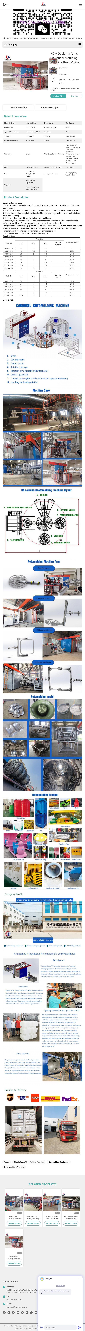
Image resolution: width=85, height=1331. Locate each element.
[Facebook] (8, 1313)
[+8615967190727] (36, 1313)
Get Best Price (58, 96)
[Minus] (79, 1279)
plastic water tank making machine (29, 1162)
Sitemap (18, 1326)
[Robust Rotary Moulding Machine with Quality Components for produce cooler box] (14, 1202)
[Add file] (41, 1327)
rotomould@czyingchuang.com (17, 1307)
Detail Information (18, 107)
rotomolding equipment (58, 1162)
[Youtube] (17, 1313)
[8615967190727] (31, 1313)
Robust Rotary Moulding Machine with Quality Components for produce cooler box (14, 1217)
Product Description (50, 107)
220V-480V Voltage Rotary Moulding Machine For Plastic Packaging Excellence (33, 1217)
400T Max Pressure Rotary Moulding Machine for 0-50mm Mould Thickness (70, 1217)
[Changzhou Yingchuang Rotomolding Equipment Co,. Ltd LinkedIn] (22, 1313)
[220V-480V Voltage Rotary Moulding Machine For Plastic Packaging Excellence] (33, 1202)
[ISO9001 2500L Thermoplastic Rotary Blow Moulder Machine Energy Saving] (14, 1242)
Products (15, 38)
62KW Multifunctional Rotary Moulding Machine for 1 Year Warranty (52, 1217)
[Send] (79, 1327)
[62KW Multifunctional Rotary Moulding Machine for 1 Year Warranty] (52, 1202)
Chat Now (74, 96)
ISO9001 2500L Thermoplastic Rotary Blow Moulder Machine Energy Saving (14, 1257)
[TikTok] (27, 1313)
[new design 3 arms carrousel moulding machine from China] (25, 74)
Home (8, 38)
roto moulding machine (14, 1167)
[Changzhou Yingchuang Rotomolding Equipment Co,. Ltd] (43, 4)
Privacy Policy (9, 1326)
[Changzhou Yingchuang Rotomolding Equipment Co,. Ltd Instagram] (13, 1313)
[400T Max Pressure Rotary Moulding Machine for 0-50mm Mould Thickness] (71, 1202)
